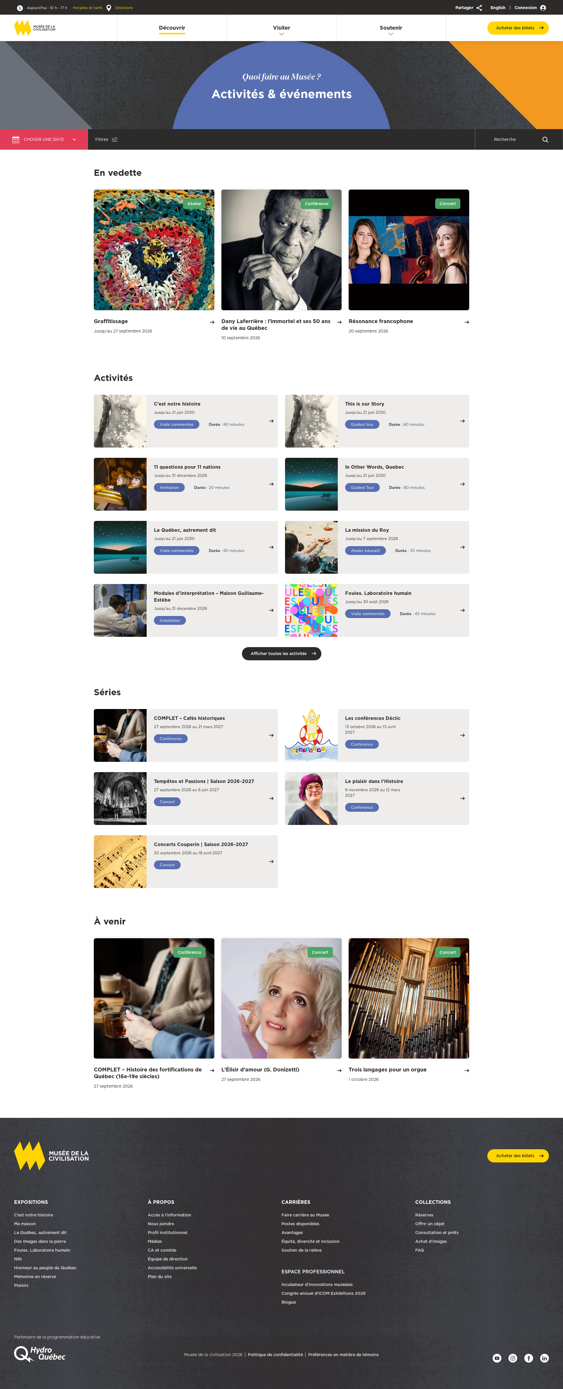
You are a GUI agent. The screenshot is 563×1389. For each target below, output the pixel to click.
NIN (18, 1259)
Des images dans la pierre (40, 1241)
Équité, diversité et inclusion (311, 1241)
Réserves (424, 1215)
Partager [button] (464, 8)
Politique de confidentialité (275, 1355)
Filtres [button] (101, 139)
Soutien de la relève (302, 1250)
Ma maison (25, 1224)
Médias (155, 1241)
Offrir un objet (430, 1224)
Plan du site (160, 1277)
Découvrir (172, 27)
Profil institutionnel (167, 1233)
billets (515, 28)
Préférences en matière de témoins (343, 1355)
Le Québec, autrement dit (40, 1233)
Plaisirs (21, 1285)
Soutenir (391, 27)
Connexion (526, 8)
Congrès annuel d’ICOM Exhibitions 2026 (324, 1293)
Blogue (289, 1302)
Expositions (31, 1202)
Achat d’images (431, 1241)
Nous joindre (161, 1224)
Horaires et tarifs (65, 7)
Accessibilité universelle (172, 1268)
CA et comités (163, 1250)
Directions (123, 7)
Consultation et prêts (437, 1233)
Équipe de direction (168, 1259)
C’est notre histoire (33, 1215)
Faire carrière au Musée (305, 1215)
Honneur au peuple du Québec (45, 1268)
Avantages (292, 1233)
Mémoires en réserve (35, 1277)
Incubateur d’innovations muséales (317, 1284)
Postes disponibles (300, 1224)
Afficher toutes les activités (279, 653)
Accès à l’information (169, 1215)
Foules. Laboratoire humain (42, 1250)
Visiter (281, 27)
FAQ (419, 1250)
